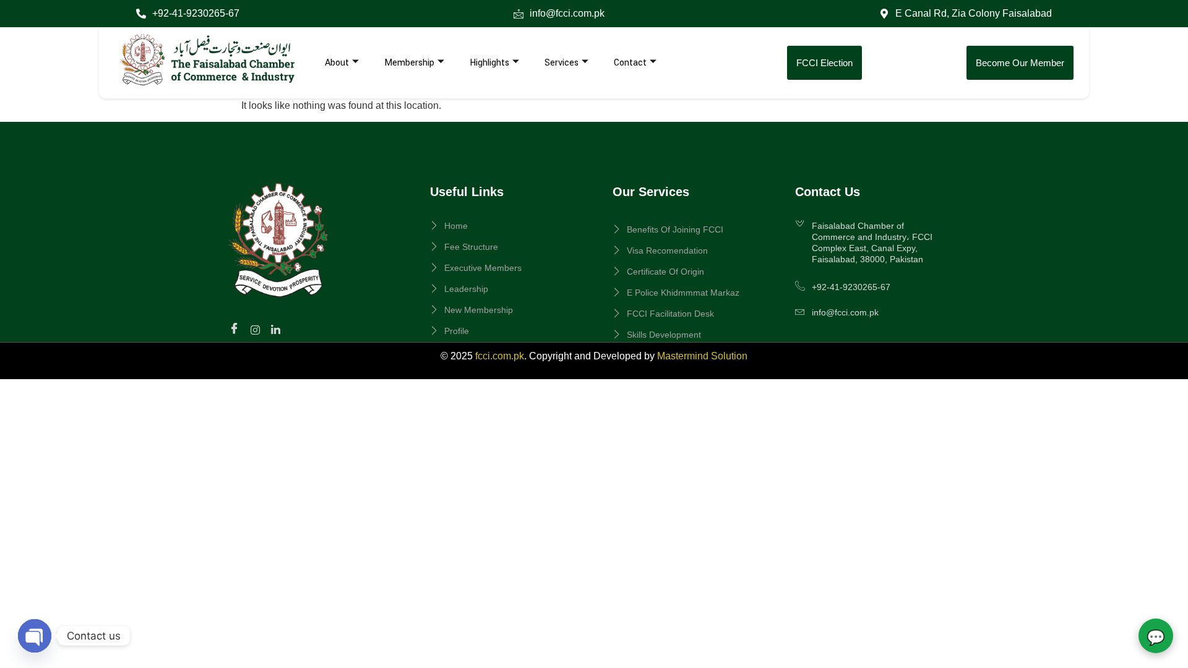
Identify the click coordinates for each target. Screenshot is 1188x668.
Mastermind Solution (702, 356)
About (337, 62)
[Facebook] (236, 330)
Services (561, 62)
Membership (409, 62)
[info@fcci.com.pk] (518, 14)
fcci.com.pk (499, 356)
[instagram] (257, 329)
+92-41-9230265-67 (195, 13)
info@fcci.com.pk (567, 13)
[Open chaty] (34, 636)
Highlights (489, 62)
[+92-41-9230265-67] (141, 14)
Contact (630, 62)
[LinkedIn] (277, 329)
